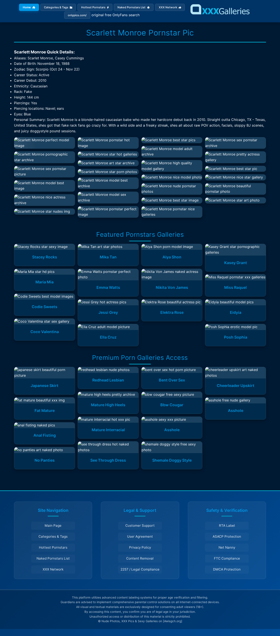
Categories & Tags (56, 7)
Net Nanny (227, 547)
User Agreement (140, 536)
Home (27, 7)
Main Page (53, 525)
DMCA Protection (227, 569)
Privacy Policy (140, 547)
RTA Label (227, 525)
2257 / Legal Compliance (140, 569)
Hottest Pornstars (93, 7)
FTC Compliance (227, 558)
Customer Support (140, 525)
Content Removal (140, 558)
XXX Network (168, 7)
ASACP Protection (227, 536)
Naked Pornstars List (131, 7)
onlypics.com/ (77, 15)
